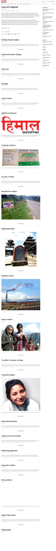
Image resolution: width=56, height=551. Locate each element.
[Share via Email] (19, 34)
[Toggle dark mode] (54, 4)
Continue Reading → (21, 49)
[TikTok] (54, 1)
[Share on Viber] (17, 34)
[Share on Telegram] (15, 34)
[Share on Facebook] (7, 34)
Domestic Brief (3, 9)
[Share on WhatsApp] (13, 34)
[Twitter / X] (48, 1)
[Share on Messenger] (9, 34)
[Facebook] (47, 1)
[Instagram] (51, 1)
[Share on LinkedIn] (11, 34)
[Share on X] (4, 34)
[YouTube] (49, 1)
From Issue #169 (12, 10)
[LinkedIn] (52, 1)
